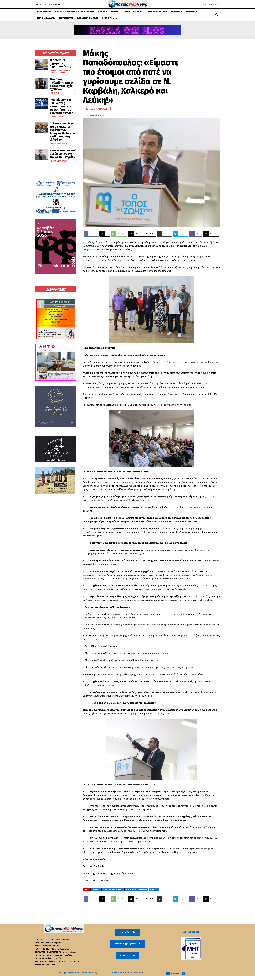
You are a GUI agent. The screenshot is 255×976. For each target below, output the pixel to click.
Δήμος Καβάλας (96, 108)
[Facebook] (168, 973)
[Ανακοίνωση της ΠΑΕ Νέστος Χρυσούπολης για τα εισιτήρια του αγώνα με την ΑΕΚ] (41, 103)
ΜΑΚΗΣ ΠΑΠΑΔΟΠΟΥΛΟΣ (113, 889)
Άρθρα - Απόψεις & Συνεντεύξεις (60, 71)
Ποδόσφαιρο (58, 117)
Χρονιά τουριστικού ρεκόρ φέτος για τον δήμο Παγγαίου (63, 154)
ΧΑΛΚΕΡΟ (154, 889)
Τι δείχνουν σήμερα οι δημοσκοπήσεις (60, 63)
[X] (183, 973)
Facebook (175, 974)
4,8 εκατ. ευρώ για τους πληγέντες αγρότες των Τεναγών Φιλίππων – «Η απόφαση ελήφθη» (62, 131)
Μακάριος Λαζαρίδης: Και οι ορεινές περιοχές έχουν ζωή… (61, 84)
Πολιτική (55, 93)
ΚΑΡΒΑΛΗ (96, 889)
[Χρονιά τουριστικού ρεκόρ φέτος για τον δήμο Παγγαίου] (41, 154)
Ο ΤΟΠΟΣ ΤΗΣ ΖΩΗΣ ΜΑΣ (136, 889)
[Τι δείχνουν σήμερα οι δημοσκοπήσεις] (41, 64)
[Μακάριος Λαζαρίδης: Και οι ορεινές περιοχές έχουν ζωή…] (41, 83)
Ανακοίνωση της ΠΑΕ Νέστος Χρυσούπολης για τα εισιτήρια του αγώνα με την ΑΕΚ (61, 106)
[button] (217, 14)
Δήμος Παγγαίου (59, 144)
